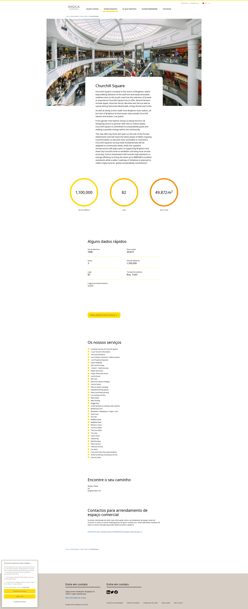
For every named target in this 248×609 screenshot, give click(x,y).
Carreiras (167, 9)
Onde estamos (110, 9)
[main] (20, 583)
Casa (67, 16)
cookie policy (25, 587)
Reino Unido (84, 16)
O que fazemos (129, 9)
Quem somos (92, 9)
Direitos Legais (166, 603)
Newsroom (184, 3)
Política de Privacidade (133, 603)
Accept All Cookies (19, 591)
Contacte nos (194, 3)
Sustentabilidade (149, 9)
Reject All (19, 596)
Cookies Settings (19, 601)
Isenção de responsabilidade (115, 603)
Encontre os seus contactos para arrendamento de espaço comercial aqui (114, 532)
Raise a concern (178, 603)
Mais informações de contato (75, 598)
